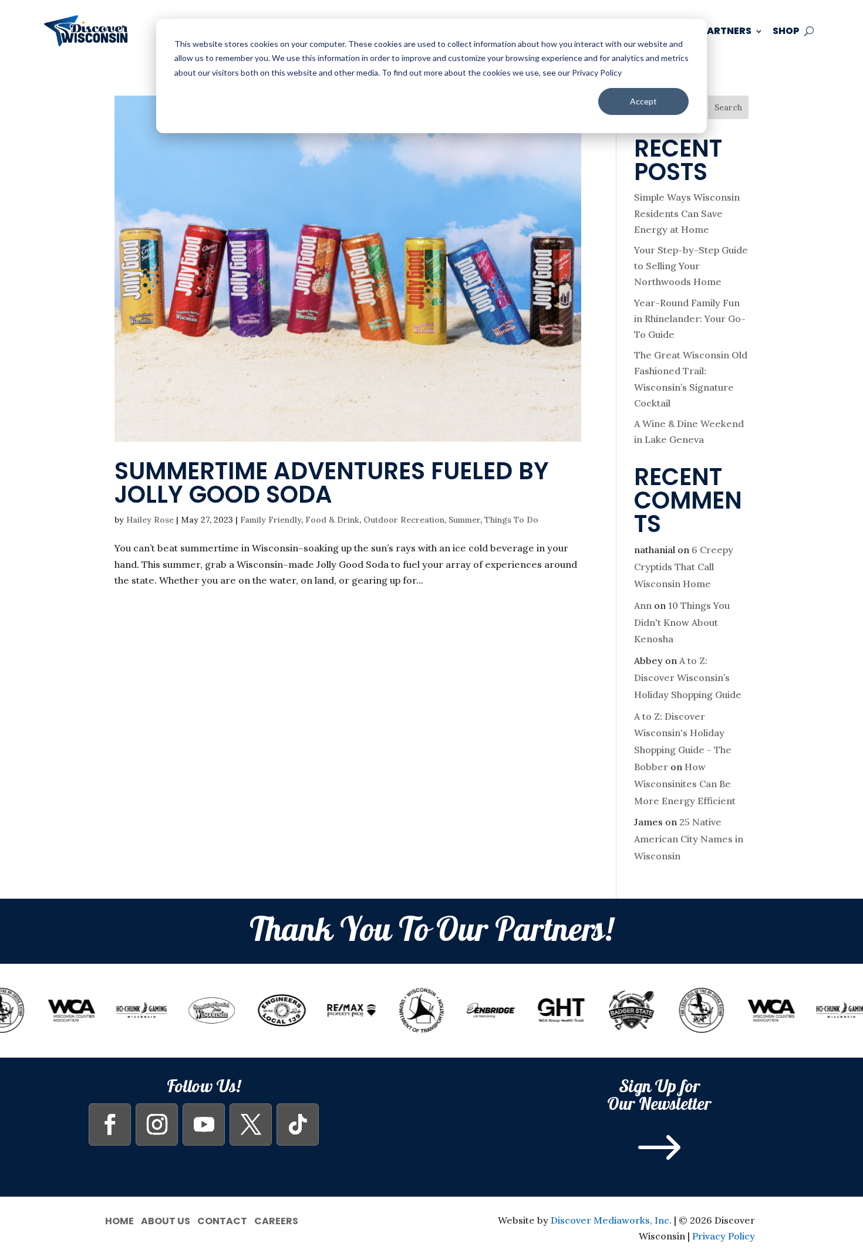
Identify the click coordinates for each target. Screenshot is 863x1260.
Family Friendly (270, 519)
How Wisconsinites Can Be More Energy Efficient (685, 784)
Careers (276, 1219)
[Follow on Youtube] (204, 1124)
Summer (464, 519)
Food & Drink (332, 519)
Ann (643, 605)
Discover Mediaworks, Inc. (611, 1220)
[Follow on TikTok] (298, 1124)
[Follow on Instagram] (157, 1124)
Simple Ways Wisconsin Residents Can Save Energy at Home (687, 213)
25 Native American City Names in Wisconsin (688, 839)
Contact (222, 1219)
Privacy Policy (723, 1236)
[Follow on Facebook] (110, 1124)
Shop (786, 31)
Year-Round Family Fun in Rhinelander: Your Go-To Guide (690, 318)
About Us (165, 1219)
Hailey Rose (150, 519)
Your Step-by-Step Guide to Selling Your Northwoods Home (691, 265)
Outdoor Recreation (403, 519)
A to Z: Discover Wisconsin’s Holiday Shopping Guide (687, 677)
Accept (643, 101)
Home (119, 1219)
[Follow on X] (251, 1124)
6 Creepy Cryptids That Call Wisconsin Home (683, 567)
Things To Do (511, 519)
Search (728, 107)
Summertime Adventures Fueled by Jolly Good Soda (331, 483)
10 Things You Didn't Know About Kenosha (682, 622)
